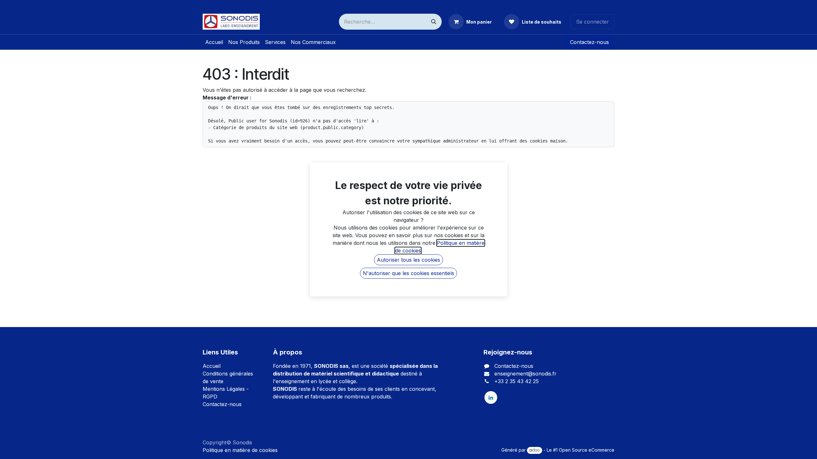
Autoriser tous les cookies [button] (408, 260)
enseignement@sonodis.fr (525, 373)
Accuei (211, 366)
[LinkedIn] (490, 397)
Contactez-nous (589, 42)
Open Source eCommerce (586, 450)
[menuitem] (214, 42)
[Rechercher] (434, 22)
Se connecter (592, 21)
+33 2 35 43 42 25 (516, 381)
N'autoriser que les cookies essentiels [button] (408, 273)
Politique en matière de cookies (240, 450)
